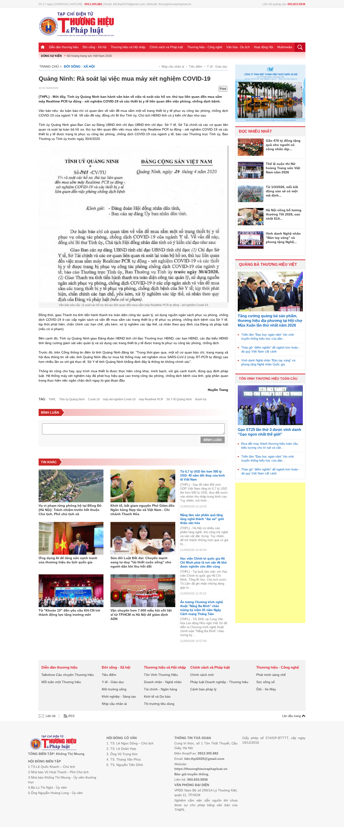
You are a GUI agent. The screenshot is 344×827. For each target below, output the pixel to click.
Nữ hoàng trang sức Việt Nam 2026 (89, 56)
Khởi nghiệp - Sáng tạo (119, 696)
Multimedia (284, 47)
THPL (52, 399)
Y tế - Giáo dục (217, 66)
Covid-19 (94, 399)
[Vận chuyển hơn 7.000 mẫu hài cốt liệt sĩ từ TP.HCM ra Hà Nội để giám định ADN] (142, 590)
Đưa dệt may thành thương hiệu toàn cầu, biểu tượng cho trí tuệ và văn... (270, 445)
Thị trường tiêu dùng (159, 704)
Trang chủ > (50, 66)
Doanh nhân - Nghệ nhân (163, 682)
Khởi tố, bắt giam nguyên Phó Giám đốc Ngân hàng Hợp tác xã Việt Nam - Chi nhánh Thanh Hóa (142, 510)
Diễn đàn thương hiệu (63, 47)
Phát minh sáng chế (271, 675)
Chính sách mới (202, 675)
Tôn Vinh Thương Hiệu (161, 675)
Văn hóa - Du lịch (238, 47)
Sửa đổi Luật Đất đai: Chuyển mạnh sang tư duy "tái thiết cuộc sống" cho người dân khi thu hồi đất (140, 562)
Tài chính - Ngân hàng (160, 689)
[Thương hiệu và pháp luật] (53, 743)
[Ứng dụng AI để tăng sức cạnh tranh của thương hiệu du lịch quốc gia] (71, 538)
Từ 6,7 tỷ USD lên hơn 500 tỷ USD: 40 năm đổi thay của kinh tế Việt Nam (202, 475)
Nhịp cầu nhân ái (172, 66)
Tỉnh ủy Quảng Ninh (72, 399)
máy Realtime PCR (151, 399)
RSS (71, 716)
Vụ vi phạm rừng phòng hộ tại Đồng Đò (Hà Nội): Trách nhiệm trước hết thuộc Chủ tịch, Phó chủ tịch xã (70, 510)
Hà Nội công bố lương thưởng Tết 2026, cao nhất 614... (283, 214)
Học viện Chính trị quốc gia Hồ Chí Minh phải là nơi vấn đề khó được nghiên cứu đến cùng (203, 562)
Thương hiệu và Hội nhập (128, 47)
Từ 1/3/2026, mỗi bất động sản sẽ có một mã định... (282, 191)
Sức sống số (265, 682)
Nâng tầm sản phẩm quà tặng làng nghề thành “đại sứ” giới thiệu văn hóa (202, 519)
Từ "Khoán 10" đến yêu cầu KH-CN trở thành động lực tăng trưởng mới (69, 612)
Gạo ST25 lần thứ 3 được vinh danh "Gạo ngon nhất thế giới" (269, 432)
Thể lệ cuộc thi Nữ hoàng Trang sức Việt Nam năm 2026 (283, 168)
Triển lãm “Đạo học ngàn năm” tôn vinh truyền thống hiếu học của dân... (267, 336)
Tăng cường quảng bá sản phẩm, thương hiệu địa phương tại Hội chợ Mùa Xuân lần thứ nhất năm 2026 (270, 320)
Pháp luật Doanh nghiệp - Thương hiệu (219, 682)
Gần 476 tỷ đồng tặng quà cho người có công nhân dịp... (283, 145)
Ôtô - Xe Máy (266, 689)
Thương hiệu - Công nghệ (204, 47)
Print (223, 89)
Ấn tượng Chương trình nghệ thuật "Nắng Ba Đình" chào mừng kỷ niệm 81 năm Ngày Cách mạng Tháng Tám (201, 608)
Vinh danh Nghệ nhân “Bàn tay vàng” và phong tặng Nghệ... (283, 238)
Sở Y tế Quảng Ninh (179, 399)
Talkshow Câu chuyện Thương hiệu (67, 675)
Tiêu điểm (195, 66)
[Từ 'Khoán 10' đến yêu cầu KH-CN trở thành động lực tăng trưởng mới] (71, 590)
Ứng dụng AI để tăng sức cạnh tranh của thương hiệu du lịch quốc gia (68, 560)
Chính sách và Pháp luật (166, 47)
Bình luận (213, 440)
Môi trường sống (114, 689)
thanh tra (200, 399)
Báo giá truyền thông (191, 774)
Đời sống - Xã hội (94, 47)
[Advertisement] (270, 553)
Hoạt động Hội (263, 47)
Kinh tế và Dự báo (157, 696)
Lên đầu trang (292, 716)
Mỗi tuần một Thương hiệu (61, 682)
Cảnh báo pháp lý (203, 689)
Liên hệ (50, 716)
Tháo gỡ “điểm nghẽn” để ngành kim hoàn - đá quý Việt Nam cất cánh (270, 349)
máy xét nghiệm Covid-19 (119, 399)
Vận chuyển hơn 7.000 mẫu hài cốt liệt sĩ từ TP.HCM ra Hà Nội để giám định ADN (141, 614)
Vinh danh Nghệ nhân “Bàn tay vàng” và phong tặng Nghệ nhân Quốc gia (268, 362)
